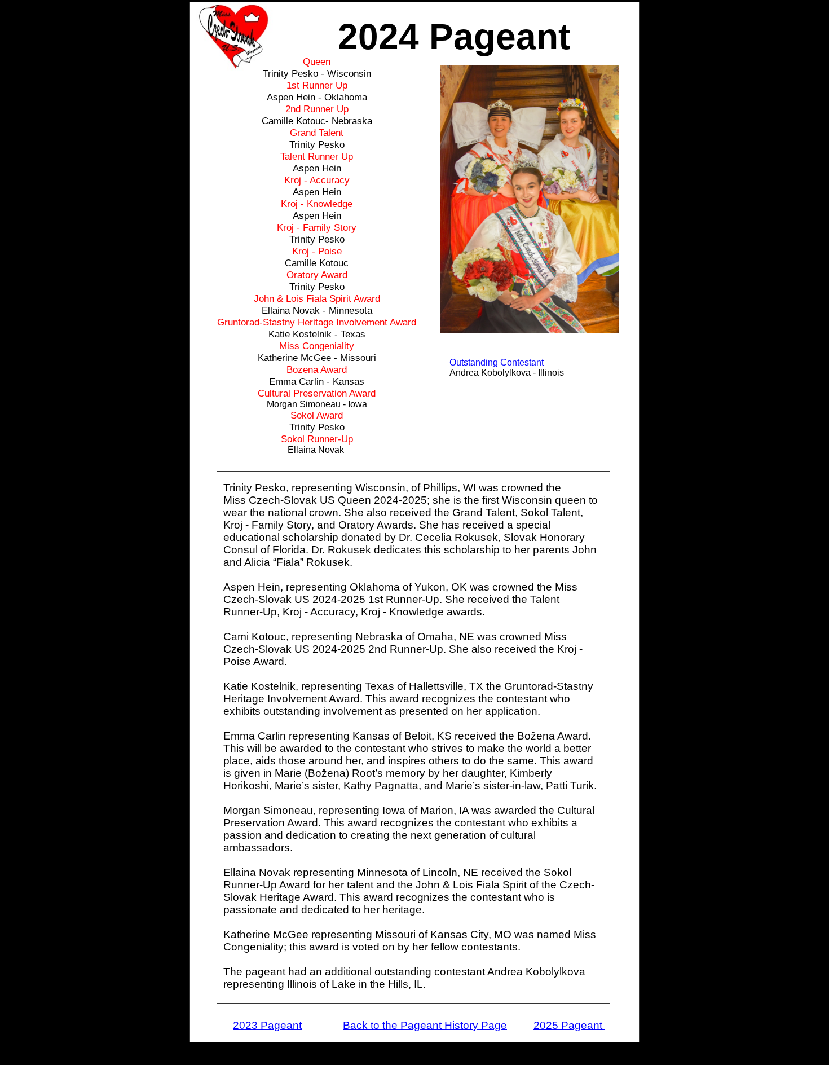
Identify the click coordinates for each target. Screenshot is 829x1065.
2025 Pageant (569, 1025)
